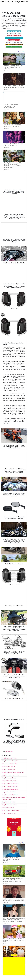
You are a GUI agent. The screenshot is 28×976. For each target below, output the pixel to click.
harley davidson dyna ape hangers (14, 47)
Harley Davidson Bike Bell (8, 807)
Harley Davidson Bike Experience (9, 795)
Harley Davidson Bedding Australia (10, 789)
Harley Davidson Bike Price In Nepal (10, 810)
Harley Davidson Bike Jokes (8, 802)
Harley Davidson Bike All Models (9, 758)
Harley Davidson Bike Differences (9, 786)
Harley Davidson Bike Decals (8, 769)
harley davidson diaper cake (14, 33)
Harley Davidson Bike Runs (8, 766)
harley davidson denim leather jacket (14, 44)
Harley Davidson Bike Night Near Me (10, 775)
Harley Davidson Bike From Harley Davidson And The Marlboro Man (13, 798)
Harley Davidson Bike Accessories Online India (13, 772)
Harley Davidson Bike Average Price (10, 761)
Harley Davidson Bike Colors (8, 813)
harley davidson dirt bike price (14, 35)
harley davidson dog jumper (14, 31)
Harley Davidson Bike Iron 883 (9, 805)
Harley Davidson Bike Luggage (9, 780)
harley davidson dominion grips (14, 42)
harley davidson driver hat (14, 40)
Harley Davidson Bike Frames (9, 778)
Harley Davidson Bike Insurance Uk (10, 783)
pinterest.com (9, 751)
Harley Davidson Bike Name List (9, 763)
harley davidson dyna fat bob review (14, 38)
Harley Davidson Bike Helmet (9, 792)
